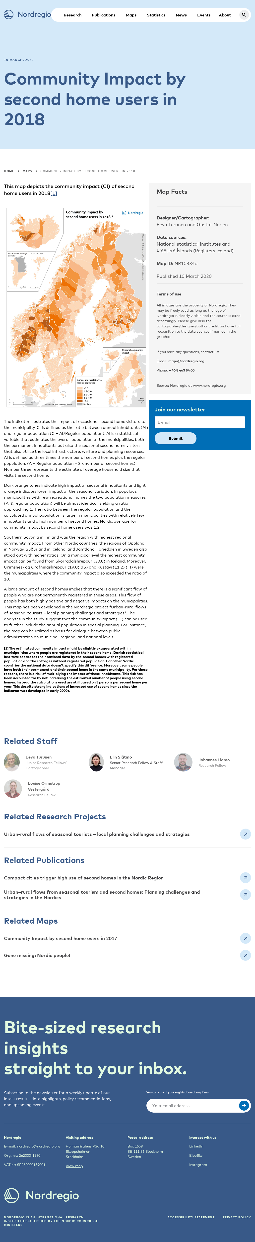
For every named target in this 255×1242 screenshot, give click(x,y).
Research (72, 14)
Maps (131, 14)
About (225, 14)
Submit (176, 438)
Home (9, 171)
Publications (103, 14)
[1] (53, 193)
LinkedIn (196, 1146)
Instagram (198, 1164)
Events (203, 14)
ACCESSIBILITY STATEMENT (191, 1217)
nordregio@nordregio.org (38, 1146)
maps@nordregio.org (186, 361)
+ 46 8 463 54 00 (181, 370)
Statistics (156, 14)
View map (74, 1166)
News (181, 14)
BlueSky (195, 1155)
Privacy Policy (237, 1217)
